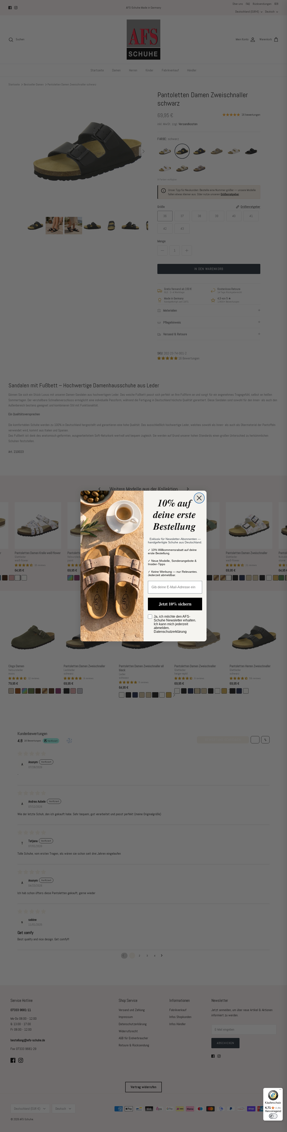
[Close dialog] (199, 498)
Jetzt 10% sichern (175, 604)
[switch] (273, 1116)
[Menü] (280, 1090)
